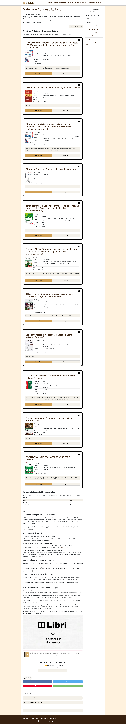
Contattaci (57, 721)
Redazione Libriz (34, 652)
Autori (50, 2)
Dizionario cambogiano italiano (32, 698)
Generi (56, 2)
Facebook (38, 681)
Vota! (52, 671)
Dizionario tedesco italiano (93, 29)
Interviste (91, 2)
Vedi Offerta (38, 74)
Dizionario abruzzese (91, 36)
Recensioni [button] (66, 74)
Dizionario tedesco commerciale (33, 702)
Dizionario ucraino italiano (93, 25)
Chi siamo (25, 721)
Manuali (70, 2)
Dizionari (78, 2)
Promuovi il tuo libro (33, 721)
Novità (84, 2)
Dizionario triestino (91, 39)
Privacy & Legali (50, 721)
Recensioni (62, 2)
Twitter (68, 681)
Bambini (98, 2)
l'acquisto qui (64, 547)
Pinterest (38, 685)
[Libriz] (29, 2)
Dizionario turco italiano (92, 32)
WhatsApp (68, 685)
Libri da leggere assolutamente (94, 10)
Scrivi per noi (42, 721)
